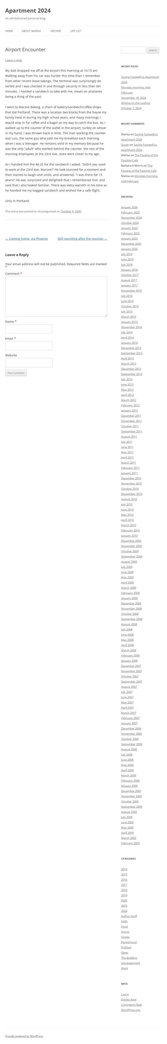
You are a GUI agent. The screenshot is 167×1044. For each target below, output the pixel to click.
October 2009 (130, 551)
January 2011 (129, 473)
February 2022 (130, 233)
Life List (76, 31)
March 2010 (128, 525)
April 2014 (127, 337)
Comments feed (131, 1005)
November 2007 (131, 671)
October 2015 (130, 306)
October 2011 (130, 426)
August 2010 (129, 499)
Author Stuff (129, 916)
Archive (55, 31)
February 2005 (130, 843)
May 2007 (127, 702)
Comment (13, 273)
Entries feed (128, 999)
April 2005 (127, 833)
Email (10, 338)
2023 (124, 906)
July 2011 (126, 442)
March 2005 (128, 838)
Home (9, 31)
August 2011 (129, 436)
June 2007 (127, 697)
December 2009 (131, 541)
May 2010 (127, 515)
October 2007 (130, 676)
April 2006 (127, 770)
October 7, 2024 (131, 108)
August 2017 (129, 280)
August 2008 (129, 624)
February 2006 (130, 781)
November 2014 (131, 327)
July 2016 (126, 296)
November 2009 (131, 546)
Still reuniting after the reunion (82, 239)
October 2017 (130, 275)
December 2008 (131, 603)
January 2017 (129, 285)
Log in (125, 994)
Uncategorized (130, 963)
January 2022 (129, 238)
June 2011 (127, 447)
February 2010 (130, 530)
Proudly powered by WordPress (24, 1036)
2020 (124, 900)
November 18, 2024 (133, 98)
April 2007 (127, 708)
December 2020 (131, 244)
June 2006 (127, 760)
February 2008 (130, 655)
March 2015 (128, 317)
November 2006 (131, 734)
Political (126, 947)
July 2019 (126, 254)
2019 (124, 895)
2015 (124, 874)
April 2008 (127, 645)
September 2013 (131, 353)
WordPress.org (130, 1010)
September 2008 (131, 619)
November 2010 (131, 483)
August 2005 (129, 812)
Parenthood (129, 942)
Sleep (124, 953)
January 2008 (129, 661)
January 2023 (129, 228)
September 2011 (131, 431)
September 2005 (131, 807)
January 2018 (129, 270)
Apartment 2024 (28, 10)
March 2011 (128, 463)
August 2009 (129, 562)
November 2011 (131, 421)
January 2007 (129, 723)
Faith (124, 921)
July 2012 (126, 379)
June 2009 (127, 572)
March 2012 (128, 400)
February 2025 (130, 212)
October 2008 (130, 614)
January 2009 (129, 598)
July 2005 (126, 817)
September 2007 (131, 681)
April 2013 (127, 358)
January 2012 (129, 410)
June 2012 (127, 384)
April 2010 (127, 520)
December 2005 (131, 791)
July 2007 (126, 692)
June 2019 (127, 259)
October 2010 (130, 489)
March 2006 (128, 775)
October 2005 (130, 801)
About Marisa (31, 31)
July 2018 (126, 264)
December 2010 (131, 478)
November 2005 (131, 796)
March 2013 (128, 364)
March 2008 (128, 650)
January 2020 (129, 249)
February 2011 (130, 468)
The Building (129, 958)
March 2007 (128, 713)
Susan (125, 145)
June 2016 (127, 301)
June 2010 (127, 509)
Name (11, 321)
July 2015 (126, 311)
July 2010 (126, 504)
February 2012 (130, 405)
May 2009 (127, 577)
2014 (124, 869)
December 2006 (131, 728)
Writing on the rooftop (135, 103)
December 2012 (131, 369)
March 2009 (128, 588)
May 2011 (127, 452)
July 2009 (126, 567)
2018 (124, 890)
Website (11, 355)
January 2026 (129, 207)
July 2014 (126, 332)
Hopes (125, 937)
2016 (124, 880)
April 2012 (127, 395)
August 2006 (129, 749)
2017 (124, 885)
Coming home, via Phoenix (26, 239)
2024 (124, 911)
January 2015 (129, 322)
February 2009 (130, 593)
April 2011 (127, 457)
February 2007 (130, 718)
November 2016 (131, 291)
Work (124, 968)
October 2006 (130, 739)
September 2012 (131, 374)
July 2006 (126, 754)
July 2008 (126, 629)
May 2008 (127, 640)
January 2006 (129, 786)
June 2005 (127, 822)
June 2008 (127, 635)
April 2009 (127, 582)
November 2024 (131, 218)
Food (124, 926)
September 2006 (131, 744)
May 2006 (127, 765)
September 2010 (131, 494)
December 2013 (131, 348)
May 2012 (127, 390)
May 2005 (127, 827)
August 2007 (129, 687)
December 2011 (131, 416)
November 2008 (131, 609)
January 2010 (129, 536)
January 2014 (129, 343)
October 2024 (130, 223)
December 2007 (131, 666)
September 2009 (131, 556)
